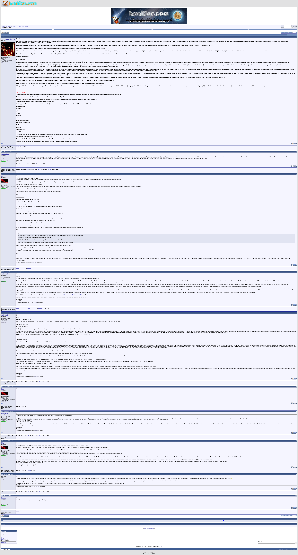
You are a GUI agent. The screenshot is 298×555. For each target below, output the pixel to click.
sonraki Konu (151, 528)
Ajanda (248, 29)
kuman (39, 169)
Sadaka (26, 26)
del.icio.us (226, 520)
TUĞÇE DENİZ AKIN (8, 39)
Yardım (152, 29)
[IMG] (2, 539)
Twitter (78, 520)
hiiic (28, 169)
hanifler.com (286, 549)
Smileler (2, 538)
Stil (295, 34)
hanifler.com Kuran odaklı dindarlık (9, 26)
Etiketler (3, 524)
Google (151, 520)
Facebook (5, 520)
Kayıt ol (52, 29)
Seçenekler (290, 34)
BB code (3, 537)
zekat (6, 525)
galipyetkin (5, 154)
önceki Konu (146, 528)
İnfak (23, 26)
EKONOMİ (19, 26)
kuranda (3, 525)
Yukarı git (295, 549)
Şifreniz (282, 27)
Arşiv (291, 549)
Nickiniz (282, 26)
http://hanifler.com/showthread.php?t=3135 (73, 294)
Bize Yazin (281, 549)
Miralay (17, 146)
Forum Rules (3, 542)
